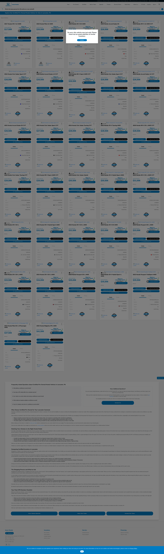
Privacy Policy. (133, 548)
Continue (82, 40)
